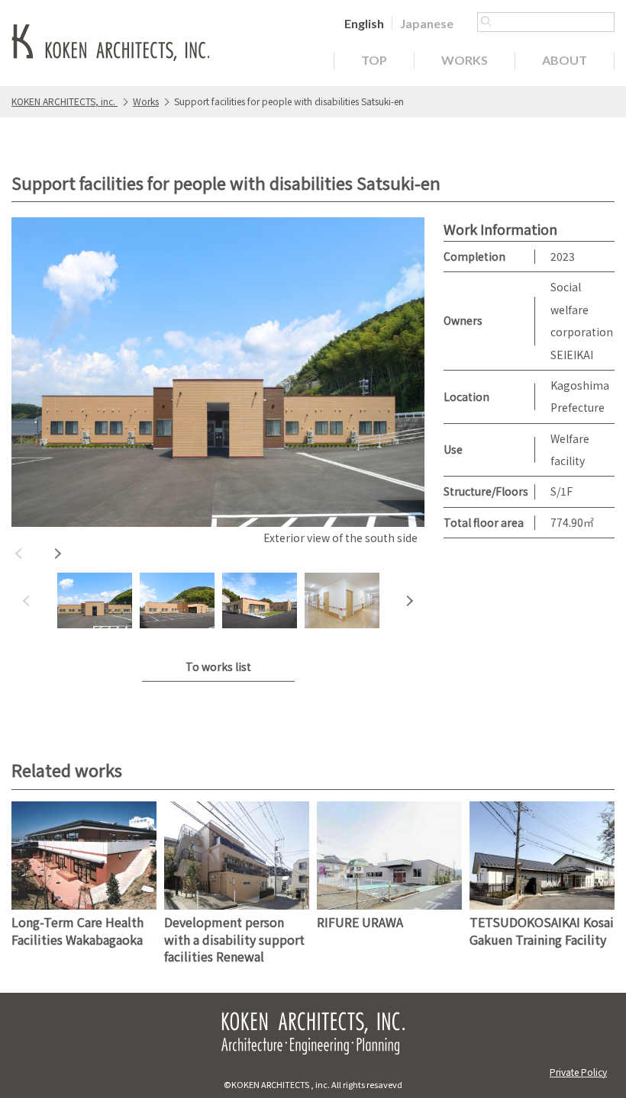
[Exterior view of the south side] (218, 372)
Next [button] (57, 553)
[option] (218, 383)
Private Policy (578, 1071)
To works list (218, 666)
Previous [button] (19, 553)
